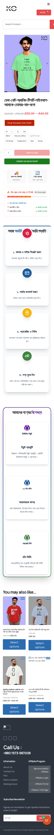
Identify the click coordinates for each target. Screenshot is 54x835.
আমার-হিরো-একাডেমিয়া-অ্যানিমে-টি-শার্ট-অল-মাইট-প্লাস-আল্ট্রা (14, 630)
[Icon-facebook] (5, 738)
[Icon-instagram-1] (15, 738)
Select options (14, 644)
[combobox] (26, 24)
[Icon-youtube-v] (10, 738)
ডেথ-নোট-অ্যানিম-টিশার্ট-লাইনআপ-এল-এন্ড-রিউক (39, 690)
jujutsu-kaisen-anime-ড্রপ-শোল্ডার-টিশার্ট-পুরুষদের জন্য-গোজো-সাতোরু (13, 691)
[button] (48, 4)
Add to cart (32, 152)
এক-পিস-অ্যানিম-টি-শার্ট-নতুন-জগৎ (39, 629)
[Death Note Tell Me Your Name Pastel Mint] (27, 63)
